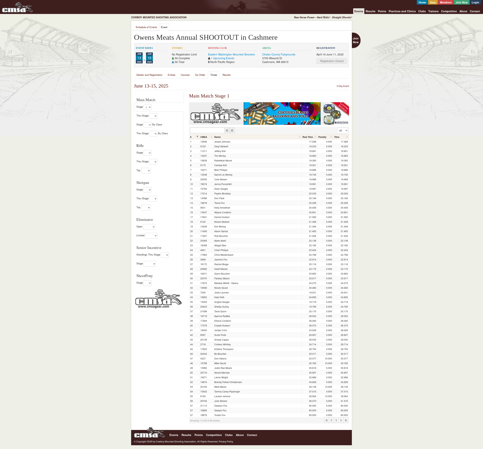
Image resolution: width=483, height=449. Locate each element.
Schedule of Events (146, 27)
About (463, 11)
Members (446, 2)
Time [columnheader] (336, 137)
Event (164, 27)
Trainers (433, 11)
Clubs (422, 11)
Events (358, 11)
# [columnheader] (191, 137)
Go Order (200, 75)
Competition (449, 11)
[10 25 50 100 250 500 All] (342, 130)
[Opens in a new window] (158, 298)
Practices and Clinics (402, 11)
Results (370, 11)
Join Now (462, 2)
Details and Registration (149, 75)
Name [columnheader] (217, 137)
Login (475, 2)
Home (422, 2)
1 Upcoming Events (222, 58)
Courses (185, 75)
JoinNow (355, 40)
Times (213, 75)
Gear (433, 2)
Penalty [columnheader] (322, 137)
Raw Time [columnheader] (307, 137)
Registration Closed (332, 61)
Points (382, 11)
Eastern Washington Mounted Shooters (231, 54)
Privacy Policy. (226, 441)
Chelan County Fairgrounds (278, 54)
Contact (475, 11)
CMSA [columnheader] (203, 137)
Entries (171, 75)
